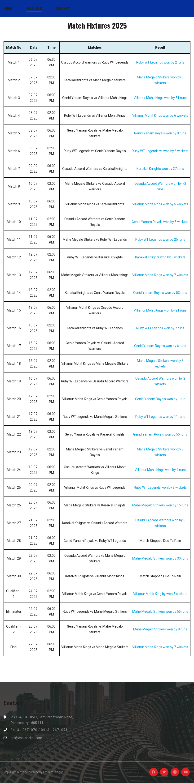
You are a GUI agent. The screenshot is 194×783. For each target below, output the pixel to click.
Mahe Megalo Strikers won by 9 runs (160, 629)
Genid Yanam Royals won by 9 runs (160, 133)
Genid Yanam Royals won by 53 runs (160, 293)
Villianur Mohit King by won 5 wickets (160, 594)
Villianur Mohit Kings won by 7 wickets (160, 275)
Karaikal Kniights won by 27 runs (160, 169)
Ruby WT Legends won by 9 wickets (160, 487)
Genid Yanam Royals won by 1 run (160, 399)
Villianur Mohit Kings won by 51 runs (160, 98)
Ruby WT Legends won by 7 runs (160, 328)
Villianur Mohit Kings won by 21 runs (160, 310)
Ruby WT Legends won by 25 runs (160, 239)
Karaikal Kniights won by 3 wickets (160, 257)
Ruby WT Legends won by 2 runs (160, 62)
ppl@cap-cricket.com (26, 738)
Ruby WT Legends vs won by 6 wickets (160, 151)
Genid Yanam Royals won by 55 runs (160, 434)
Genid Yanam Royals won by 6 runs (160, 346)
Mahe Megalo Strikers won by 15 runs (160, 505)
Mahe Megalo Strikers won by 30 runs (160, 558)
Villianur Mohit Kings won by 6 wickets (160, 115)
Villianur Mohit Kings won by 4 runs (160, 470)
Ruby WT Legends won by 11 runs (160, 417)
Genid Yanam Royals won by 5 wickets (160, 222)
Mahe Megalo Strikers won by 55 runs (160, 611)
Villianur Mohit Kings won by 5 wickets (160, 204)
